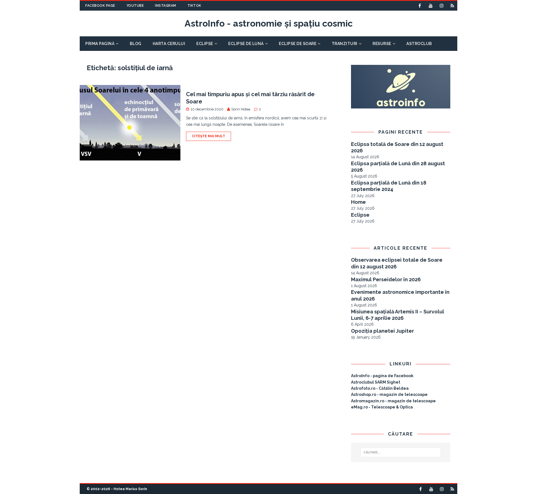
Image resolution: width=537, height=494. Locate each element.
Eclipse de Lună (246, 43)
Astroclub (419, 43)
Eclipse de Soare (297, 43)
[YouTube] (430, 6)
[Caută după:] (401, 452)
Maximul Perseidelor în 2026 (386, 279)
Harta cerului (169, 43)
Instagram (165, 6)
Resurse (382, 43)
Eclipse (204, 43)
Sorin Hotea (240, 109)
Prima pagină (99, 43)
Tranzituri (344, 43)
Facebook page (100, 6)
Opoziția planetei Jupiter (382, 331)
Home (358, 202)
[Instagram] (441, 6)
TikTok (194, 6)
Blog (136, 43)
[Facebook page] (420, 6)
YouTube (135, 6)
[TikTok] (452, 6)
